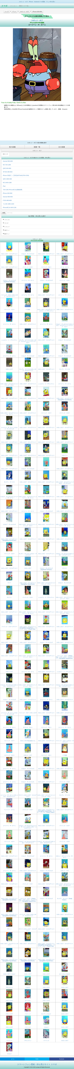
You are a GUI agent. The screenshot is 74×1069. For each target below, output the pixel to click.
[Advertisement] (37, 126)
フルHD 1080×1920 (8, 204)
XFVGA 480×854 (7, 172)
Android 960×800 (8, 161)
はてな (12, 1059)
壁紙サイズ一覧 (23, 6)
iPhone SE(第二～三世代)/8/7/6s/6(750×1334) (16, 175)
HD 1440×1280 (7, 182)
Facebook (61, 1059)
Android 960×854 (8, 196)
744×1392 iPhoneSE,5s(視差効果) (12, 189)
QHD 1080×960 (7, 179)
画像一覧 (37, 147)
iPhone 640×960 (7, 193)
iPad (4, 186)
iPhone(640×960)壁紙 (37, 22)
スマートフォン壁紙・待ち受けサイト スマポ (37, 1064)
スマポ (4, 6)
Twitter (37, 1059)
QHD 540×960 (7, 168)
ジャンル (13, 6)
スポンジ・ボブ (37, 20)
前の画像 (12, 147)
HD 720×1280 (7, 164)
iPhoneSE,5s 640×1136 (9, 207)
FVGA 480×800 (7, 200)
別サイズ (5, 154)
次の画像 (61, 147)
